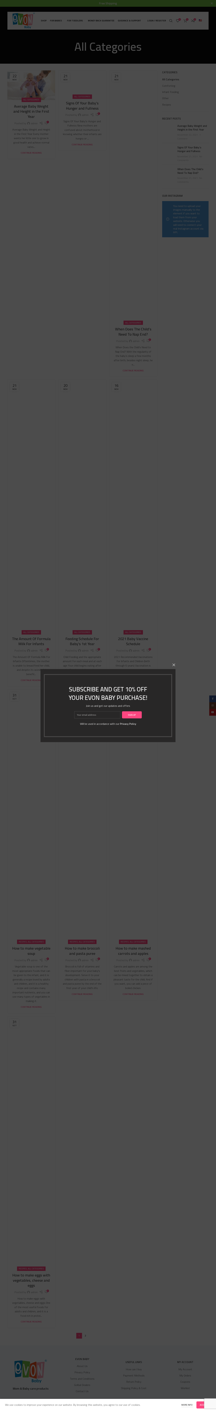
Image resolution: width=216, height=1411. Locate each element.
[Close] (174, 665)
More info (187, 1405)
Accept (204, 1405)
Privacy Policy (128, 723)
